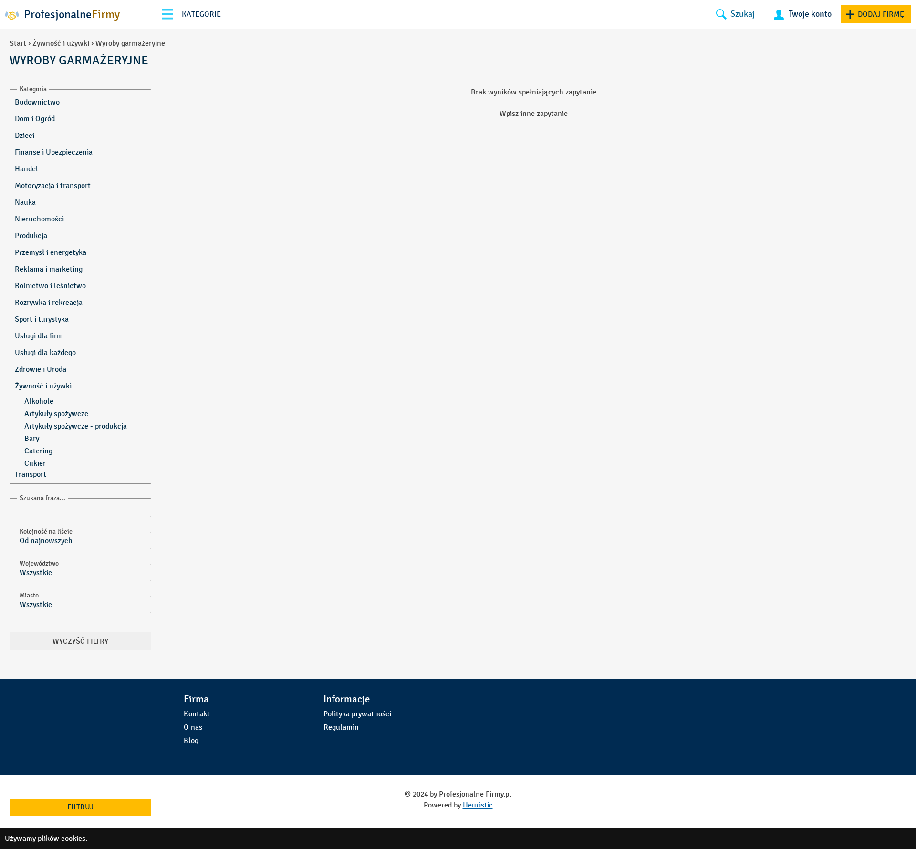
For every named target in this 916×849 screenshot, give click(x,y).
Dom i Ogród (35, 118)
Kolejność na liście (46, 531)
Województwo (39, 563)
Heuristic (478, 804)
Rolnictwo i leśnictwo (50, 285)
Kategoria (33, 89)
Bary (31, 438)
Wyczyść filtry (80, 641)
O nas (193, 727)
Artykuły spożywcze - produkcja (75, 425)
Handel (26, 168)
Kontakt (197, 713)
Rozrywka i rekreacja (49, 302)
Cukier (35, 463)
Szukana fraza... (42, 498)
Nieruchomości (39, 218)
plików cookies (61, 838)
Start (18, 43)
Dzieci (24, 135)
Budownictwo (37, 101)
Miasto (29, 595)
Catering (38, 450)
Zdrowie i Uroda (40, 369)
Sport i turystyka (42, 319)
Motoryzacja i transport (53, 185)
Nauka (25, 202)
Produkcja (31, 235)
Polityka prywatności (357, 713)
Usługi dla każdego (45, 352)
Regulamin (341, 727)
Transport (30, 474)
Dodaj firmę (881, 14)
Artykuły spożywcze (56, 413)
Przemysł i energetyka (50, 252)
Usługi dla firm (39, 335)
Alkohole (38, 401)
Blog (191, 740)
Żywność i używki (60, 43)
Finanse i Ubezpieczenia (54, 152)
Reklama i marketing (49, 268)
